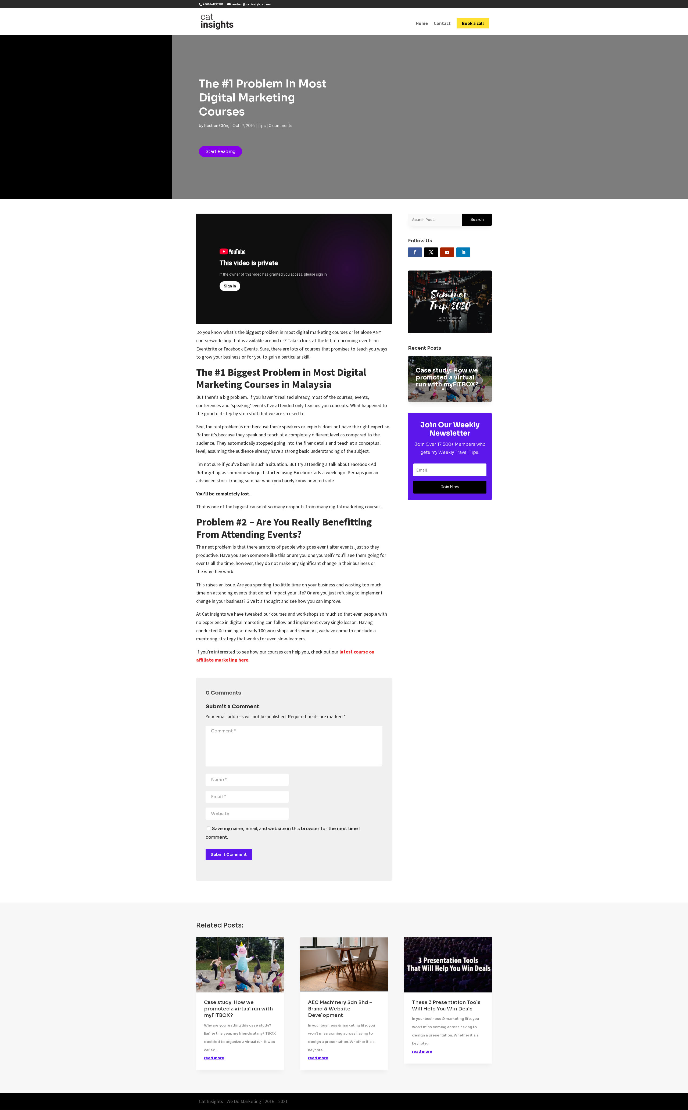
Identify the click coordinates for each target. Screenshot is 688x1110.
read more (214, 1058)
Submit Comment (229, 854)
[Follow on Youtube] (447, 252)
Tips (262, 125)
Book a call (473, 23)
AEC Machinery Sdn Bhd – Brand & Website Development (340, 1008)
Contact (442, 23)
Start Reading (220, 151)
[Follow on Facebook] (415, 252)
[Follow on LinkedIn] (463, 252)
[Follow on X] (431, 252)
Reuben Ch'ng (217, 125)
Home (422, 23)
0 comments (280, 125)
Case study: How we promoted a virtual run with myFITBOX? (447, 377)
